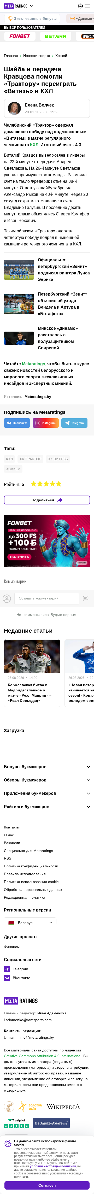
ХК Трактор (30, 459)
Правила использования (25, 874)
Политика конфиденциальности (31, 866)
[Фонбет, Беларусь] (19, 36)
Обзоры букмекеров (25, 780)
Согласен (47, 1185)
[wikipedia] (63, 1107)
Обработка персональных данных (33, 889)
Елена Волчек (39, 105)
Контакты (12, 827)
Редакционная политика (24, 897)
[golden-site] (30, 1107)
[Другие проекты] (18, 6)
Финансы (12, 947)
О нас (9, 835)
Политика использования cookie (31, 882)
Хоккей (13, 469)
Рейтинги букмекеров (26, 807)
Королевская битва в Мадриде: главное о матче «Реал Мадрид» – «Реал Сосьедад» (29, 693)
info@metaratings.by (37, 1037)
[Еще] (87, 6)
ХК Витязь (58, 459)
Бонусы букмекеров (25, 767)
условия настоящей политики (53, 1166)
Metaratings (33, 364)
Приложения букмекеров (30, 793)
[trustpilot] (16, 1123)
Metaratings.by (38, 397)
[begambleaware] (51, 1123)
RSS (7, 858)
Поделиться (43, 500)
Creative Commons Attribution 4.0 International (42, 1056)
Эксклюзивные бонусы (35, 18)
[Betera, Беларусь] (55, 36)
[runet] (9, 1107)
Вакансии (12, 843)
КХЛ (34, 145)
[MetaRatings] (21, 1001)
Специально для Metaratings (28, 851)
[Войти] (80, 6)
